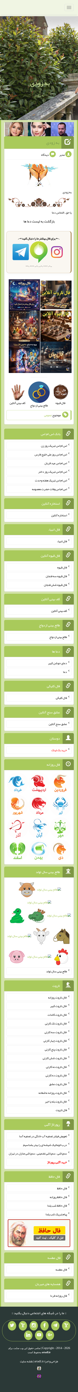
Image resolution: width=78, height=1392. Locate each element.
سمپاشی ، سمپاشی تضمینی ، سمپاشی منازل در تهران (38, 1153)
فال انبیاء (62, 541)
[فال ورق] (24, 358)
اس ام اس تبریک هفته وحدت (51, 480)
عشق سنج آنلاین (58, 724)
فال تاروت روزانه (57, 997)
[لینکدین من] (28, 1335)
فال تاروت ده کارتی (56, 1075)
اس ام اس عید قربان (56, 463)
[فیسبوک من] (44, 1326)
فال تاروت (61, 1110)
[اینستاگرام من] (34, 1326)
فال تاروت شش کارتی (55, 1058)
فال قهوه (62, 567)
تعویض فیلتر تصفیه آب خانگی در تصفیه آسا (43, 1136)
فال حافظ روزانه (58, 1197)
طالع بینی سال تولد (56, 971)
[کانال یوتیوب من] (39, 1335)
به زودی (40, 83)
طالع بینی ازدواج (58, 637)
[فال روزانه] (24, 296)
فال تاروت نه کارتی (56, 1066)
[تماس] (23, 1326)
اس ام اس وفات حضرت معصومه (49, 489)
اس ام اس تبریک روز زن (54, 446)
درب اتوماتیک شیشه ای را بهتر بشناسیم (45, 1145)
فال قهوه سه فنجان (56, 576)
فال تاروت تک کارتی (56, 1023)
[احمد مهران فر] (62, 130)
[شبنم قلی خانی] (16, 130)
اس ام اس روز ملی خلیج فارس (51, 454)
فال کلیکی (61, 698)
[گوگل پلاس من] (50, 1335)
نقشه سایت (26, 1361)
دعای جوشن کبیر (57, 663)
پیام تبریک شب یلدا (56, 1214)
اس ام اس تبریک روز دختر (52, 472)
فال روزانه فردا (58, 1295)
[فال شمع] (24, 327)
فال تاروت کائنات (57, 1015)
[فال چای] (56, 358)
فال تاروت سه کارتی (56, 1032)
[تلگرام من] (55, 1326)
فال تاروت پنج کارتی (56, 1049)
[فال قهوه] (56, 327)
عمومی (48, 415)
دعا (29, 221)
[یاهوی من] (66, 1326)
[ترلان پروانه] (39, 130)
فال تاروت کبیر (58, 1006)
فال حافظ (62, 1188)
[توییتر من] (12, 1326)
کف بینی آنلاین (59, 611)
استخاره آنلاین (59, 515)
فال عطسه (61, 1269)
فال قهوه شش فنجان (55, 584)
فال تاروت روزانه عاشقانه (52, 1093)
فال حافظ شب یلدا (57, 1205)
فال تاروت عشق (58, 1084)
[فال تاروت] (56, 296)
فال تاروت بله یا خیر (56, 1101)
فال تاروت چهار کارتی (55, 1041)
